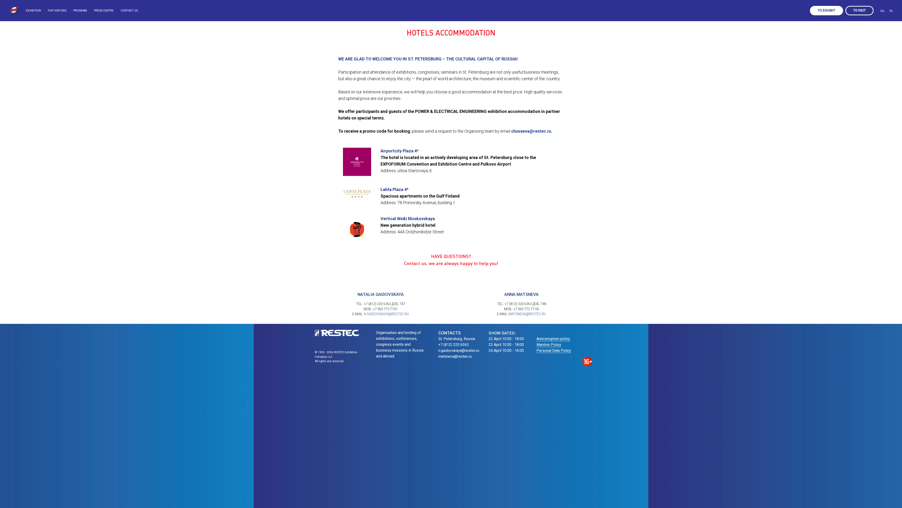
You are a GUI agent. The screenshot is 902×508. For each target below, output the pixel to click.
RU (882, 11)
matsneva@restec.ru (527, 314)
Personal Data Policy (554, 350)
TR (891, 11)
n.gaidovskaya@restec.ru (386, 314)
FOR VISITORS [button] (57, 10)
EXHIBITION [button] (33, 10)
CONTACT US (129, 10)
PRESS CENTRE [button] (104, 10)
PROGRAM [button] (80, 10)
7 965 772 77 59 (527, 309)
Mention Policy (549, 344)
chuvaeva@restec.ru (531, 131)
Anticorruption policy (553, 339)
